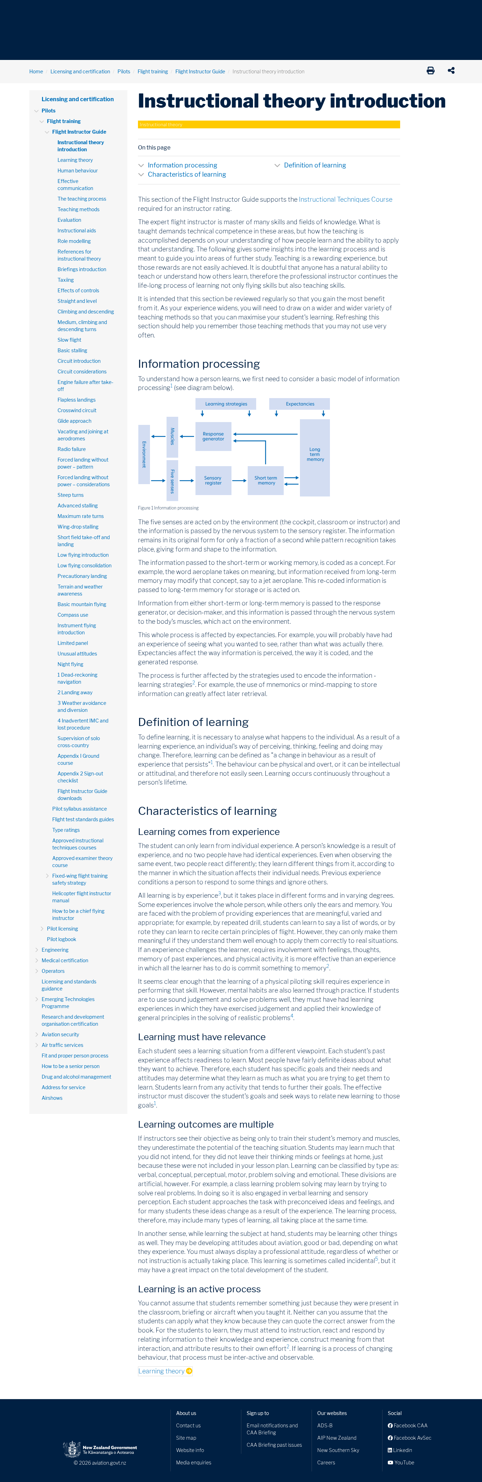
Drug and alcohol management (76, 1077)
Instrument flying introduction (77, 628)
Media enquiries (193, 1462)
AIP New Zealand (336, 1438)
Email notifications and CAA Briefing (272, 1428)
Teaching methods (79, 209)
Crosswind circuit (77, 410)
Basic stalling (72, 350)
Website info (190, 1450)
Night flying (70, 664)
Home (36, 71)
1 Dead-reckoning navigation (77, 678)
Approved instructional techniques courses (77, 843)
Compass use (73, 615)
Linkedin (402, 1450)
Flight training (153, 71)
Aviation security (60, 1034)
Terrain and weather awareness (80, 590)
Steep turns (71, 495)
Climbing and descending (86, 312)
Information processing (182, 165)
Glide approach (74, 421)
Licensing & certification (179, 10)
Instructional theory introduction (81, 145)
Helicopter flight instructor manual (81, 896)
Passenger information (245, 10)
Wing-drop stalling (78, 527)
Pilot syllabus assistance (79, 809)
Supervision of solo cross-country (79, 741)
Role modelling (74, 241)
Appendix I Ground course (78, 759)
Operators (53, 971)
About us (186, 1413)
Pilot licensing (62, 929)
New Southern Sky (338, 1450)
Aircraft (38, 10)
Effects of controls (78, 290)
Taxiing (66, 280)
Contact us (188, 1425)
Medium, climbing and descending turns (82, 325)
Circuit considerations (82, 371)
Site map (186, 1438)
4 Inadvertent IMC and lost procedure (83, 724)
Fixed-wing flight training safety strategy (80, 879)
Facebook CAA (410, 1425)
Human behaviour (78, 170)
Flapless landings (77, 400)
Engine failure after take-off (85, 385)
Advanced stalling (78, 505)
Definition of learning (315, 165)
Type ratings (66, 830)
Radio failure (72, 449)
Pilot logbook (61, 939)
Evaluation (69, 220)
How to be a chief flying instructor (78, 914)
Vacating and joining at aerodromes (83, 434)
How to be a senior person (71, 1066)
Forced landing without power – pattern (83, 463)
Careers (326, 1462)
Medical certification (65, 960)
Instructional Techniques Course (345, 199)
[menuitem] (41, 12)
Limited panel (73, 643)
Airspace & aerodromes (85, 10)
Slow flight (69, 340)
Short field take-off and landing (84, 540)
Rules (289, 10)
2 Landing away (75, 692)
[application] (453, 71)
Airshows (52, 1098)
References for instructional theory (79, 255)
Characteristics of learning (187, 174)
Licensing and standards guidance (69, 985)
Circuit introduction (79, 361)
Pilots (124, 71)
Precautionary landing (82, 576)
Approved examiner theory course (82, 861)
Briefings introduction (82, 269)
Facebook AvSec (412, 1438)
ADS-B (325, 1425)
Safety (315, 10)
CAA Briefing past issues (274, 1445)
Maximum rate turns (81, 516)
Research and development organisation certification (73, 1020)
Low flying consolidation (85, 565)
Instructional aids (77, 230)
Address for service (63, 1087)
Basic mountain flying (82, 604)
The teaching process (82, 199)
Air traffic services (62, 1045)
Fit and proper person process (75, 1056)
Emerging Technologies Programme (68, 1002)
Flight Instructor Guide (200, 71)
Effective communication (75, 184)
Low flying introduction (83, 555)
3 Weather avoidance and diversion (82, 706)
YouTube (403, 1462)
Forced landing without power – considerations (84, 480)
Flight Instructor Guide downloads (82, 794)
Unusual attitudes (77, 654)
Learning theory (75, 160)
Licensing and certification (80, 71)
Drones (132, 10)
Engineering (55, 950)
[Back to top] (462, 1462)
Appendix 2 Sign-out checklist (80, 776)
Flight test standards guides (83, 819)
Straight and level (77, 301)
